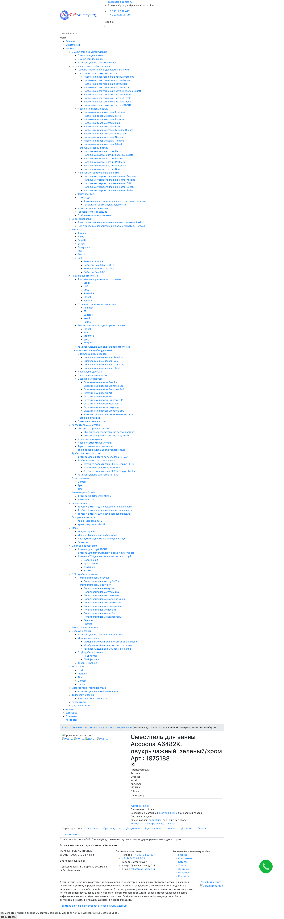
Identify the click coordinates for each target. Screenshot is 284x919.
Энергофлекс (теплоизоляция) (89, 687)
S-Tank (81, 243)
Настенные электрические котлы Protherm (109, 76)
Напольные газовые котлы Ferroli (103, 151)
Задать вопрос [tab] (153, 828)
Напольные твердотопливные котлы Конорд (109, 179)
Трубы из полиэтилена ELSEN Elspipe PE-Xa (109, 463)
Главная (70, 41)
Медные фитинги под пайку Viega (97, 535)
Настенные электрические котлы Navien (107, 80)
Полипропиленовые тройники (101, 595)
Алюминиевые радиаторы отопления (99, 279)
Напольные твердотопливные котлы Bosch (109, 186)
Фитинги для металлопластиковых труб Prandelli (106, 552)
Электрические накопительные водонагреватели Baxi (109, 222)
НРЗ (86, 286)
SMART (88, 289)
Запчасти (83, 542)
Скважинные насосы (90, 378)
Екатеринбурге (168, 812)
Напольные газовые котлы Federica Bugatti (108, 154)
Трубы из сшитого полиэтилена (96, 460)
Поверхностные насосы (92, 421)
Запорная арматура (83, 517)
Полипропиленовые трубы (93, 577)
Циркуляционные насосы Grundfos (104, 364)
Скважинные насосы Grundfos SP (103, 400)
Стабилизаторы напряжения (94, 215)
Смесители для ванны (90, 58)
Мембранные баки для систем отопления (108, 645)
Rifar (86, 332)
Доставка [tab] (186, 828)
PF (85, 311)
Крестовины (91, 563)
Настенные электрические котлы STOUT (107, 105)
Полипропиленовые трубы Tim (102, 581)
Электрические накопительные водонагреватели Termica (111, 225)
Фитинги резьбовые (83, 492)
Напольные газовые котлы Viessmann (105, 165)
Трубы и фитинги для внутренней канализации (105, 510)
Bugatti (82, 240)
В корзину (138, 795)
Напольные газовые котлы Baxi (102, 169)
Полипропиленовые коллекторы (103, 616)
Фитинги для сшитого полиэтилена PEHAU (103, 456)
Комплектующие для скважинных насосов (108, 414)
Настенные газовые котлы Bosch (103, 126)
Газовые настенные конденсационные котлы (104, 69)
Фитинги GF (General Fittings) (95, 495)
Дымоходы (84, 197)
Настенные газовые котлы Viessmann (105, 133)
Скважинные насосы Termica (100, 382)
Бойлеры (77, 229)
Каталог (70, 48)
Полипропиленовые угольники (102, 591)
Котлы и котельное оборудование (91, 66)
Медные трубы (86, 531)
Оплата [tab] (201, 828)
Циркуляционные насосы (92, 353)
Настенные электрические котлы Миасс (107, 101)
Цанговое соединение (84, 545)
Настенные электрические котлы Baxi (106, 83)
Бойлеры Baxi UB (94, 261)
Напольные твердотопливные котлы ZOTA (108, 190)
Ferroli (81, 254)
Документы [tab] (133, 828)
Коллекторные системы (86, 424)
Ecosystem (84, 247)
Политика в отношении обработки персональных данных (93, 905)
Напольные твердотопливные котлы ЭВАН (108, 183)
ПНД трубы (90, 655)
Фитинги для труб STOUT (92, 549)
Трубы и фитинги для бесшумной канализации (105, 506)
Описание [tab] (92, 828)
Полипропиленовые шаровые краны (105, 598)
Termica (82, 233)
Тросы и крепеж (87, 662)
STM (80, 670)
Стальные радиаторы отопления (97, 304)
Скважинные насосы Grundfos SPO (104, 410)
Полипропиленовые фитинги (94, 584)
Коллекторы (79, 702)
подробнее (155, 819)
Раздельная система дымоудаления (105, 204)
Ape (80, 485)
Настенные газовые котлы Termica (104, 140)
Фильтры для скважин (85, 627)
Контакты (71, 719)
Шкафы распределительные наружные (106, 435)
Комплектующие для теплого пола (98, 474)
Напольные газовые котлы (93, 147)
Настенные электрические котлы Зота (106, 87)
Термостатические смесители (95, 446)
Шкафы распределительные (94, 428)
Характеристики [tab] (72, 828)
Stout (87, 282)
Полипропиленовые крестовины (103, 602)
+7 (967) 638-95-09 (133, 858)
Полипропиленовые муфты (99, 588)
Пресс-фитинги (81, 478)
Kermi (87, 318)
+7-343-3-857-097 (119, 11)
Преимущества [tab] (112, 828)
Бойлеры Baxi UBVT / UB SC (100, 265)
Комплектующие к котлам (93, 208)
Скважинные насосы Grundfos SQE (104, 389)
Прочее (88, 623)
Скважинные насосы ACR (98, 392)
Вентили (88, 620)
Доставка (71, 712)
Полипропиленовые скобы (99, 613)
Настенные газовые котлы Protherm (104, 112)
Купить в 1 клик (140, 805)
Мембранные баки (88, 638)
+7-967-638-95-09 (119, 14)
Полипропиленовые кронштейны (103, 606)
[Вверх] (1, 909)
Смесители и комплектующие (89, 51)
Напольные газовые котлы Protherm (105, 161)
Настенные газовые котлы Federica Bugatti (108, 129)
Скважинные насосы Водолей (101, 403)
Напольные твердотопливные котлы (99, 172)
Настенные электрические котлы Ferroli (107, 98)
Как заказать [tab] (70, 834)
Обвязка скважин (82, 630)
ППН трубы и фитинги (85, 574)
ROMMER (89, 293)
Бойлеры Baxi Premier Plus (99, 268)
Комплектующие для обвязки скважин (100, 634)
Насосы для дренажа (90, 371)
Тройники (89, 566)
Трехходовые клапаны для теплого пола (101, 449)
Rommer (88, 307)
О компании (73, 44)
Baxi (80, 257)
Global (87, 296)
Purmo (87, 321)
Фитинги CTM (86, 499)
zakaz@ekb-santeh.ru (120, 1)
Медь (75, 527)
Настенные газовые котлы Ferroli (103, 115)
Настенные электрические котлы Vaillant (107, 94)
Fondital (88, 300)
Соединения (91, 559)
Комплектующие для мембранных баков (107, 648)
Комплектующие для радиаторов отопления (104, 346)
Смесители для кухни (90, 55)
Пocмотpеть (8, 916)
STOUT (88, 343)
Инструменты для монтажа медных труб (102, 538)
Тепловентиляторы (83, 694)
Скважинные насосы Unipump (101, 407)
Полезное (71, 716)
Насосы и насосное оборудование (92, 350)
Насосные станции (89, 417)
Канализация (79, 503)
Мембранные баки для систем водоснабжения (111, 641)
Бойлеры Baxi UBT (94, 272)
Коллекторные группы (91, 439)
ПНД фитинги (91, 659)
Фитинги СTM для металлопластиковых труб (104, 556)
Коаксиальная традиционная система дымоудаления (115, 201)
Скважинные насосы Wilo (98, 396)
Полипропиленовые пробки (100, 609)
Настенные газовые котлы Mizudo (103, 144)
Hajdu (81, 236)
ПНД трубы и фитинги (91, 652)
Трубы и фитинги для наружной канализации (104, 513)
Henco (81, 684)
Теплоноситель (86, 193)
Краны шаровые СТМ (90, 520)
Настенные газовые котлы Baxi (102, 122)
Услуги (70, 709)
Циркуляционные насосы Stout (102, 368)
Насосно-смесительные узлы (95, 442)
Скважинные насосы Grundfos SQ (103, 385)
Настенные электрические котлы (97, 73)
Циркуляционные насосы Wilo (101, 360)
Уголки (88, 570)
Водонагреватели (82, 218)
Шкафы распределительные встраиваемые (109, 431)
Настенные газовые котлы (93, 108)
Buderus (88, 314)
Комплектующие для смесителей (97, 62)
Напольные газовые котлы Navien (103, 158)
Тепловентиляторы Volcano (93, 698)
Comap (82, 481)
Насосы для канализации (92, 375)
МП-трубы (78, 666)
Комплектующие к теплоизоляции (98, 691)
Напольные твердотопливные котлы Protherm (110, 176)
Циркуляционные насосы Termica (103, 357)
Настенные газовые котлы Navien (103, 137)
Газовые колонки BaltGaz (92, 211)
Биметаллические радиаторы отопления (102, 325)
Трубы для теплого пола (86, 453)
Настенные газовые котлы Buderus (104, 119)
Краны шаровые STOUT (91, 524)
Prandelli (82, 673)
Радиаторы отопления (85, 275)
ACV (80, 250)
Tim (80, 488)
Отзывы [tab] (171, 828)
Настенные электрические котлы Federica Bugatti (113, 90)
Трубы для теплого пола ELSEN (102, 467)
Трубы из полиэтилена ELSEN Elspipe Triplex (109, 471)
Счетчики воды (81, 705)
